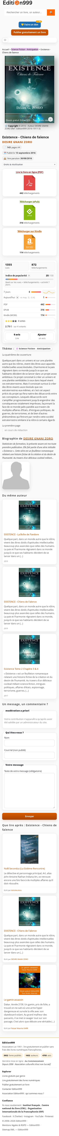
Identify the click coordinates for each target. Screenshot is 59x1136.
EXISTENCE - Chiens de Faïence (20, 601)
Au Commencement (34, 1061)
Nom (6, 737)
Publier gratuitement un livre (30, 32)
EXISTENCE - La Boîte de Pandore (21, 534)
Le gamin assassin (13, 999)
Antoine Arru (16, 890)
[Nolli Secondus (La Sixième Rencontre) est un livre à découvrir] (29, 849)
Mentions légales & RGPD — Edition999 (21, 1125)
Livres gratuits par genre (13, 1076)
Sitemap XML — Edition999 (15, 1129)
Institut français (32, 1105)
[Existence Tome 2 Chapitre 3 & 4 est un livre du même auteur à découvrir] (29, 649)
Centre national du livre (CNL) (25, 1107)
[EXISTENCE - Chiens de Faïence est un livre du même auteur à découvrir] (29, 582)
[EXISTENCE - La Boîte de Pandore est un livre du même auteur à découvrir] (29, 515)
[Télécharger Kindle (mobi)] (29, 242)
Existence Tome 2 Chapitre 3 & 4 (21, 668)
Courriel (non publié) (15, 750)
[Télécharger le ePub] (29, 212)
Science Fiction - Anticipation (24, 49)
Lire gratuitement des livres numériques (21, 1080)
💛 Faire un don (29, 24)
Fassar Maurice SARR (19, 1028)
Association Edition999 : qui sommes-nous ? (23, 1093)
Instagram (29, 1116)
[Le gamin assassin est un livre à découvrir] (29, 980)
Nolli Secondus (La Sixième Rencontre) (24, 868)
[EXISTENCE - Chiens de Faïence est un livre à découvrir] (29, 911)
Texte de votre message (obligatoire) (23, 771)
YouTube (39, 1116)
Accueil (5, 49)
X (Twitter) (18, 1116)
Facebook (7, 1116)
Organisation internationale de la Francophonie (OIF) (23, 1110)
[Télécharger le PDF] (29, 182)
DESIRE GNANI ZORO (17, 142)
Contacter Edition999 (12, 1089)
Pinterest (49, 1116)
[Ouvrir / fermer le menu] (5, 40)
